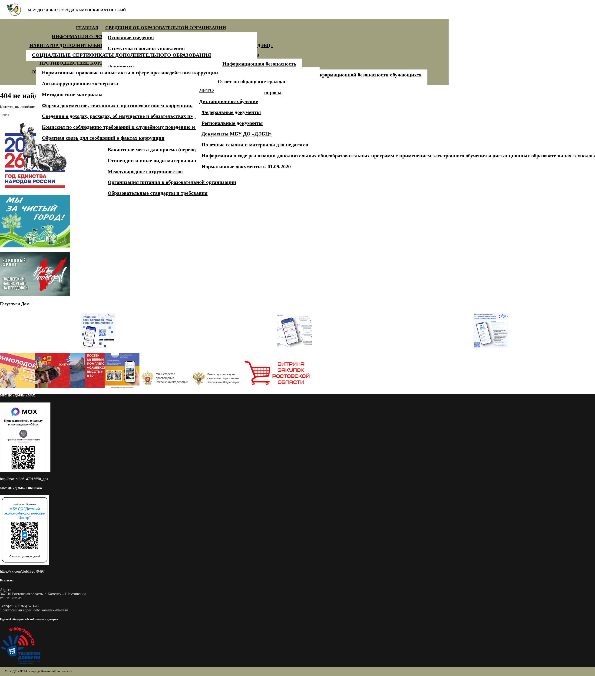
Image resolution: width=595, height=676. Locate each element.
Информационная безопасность (259, 64)
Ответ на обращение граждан (252, 81)
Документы (121, 66)
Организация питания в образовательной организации (172, 182)
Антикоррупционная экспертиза (80, 83)
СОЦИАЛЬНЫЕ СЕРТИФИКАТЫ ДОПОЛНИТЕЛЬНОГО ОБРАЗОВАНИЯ (121, 55)
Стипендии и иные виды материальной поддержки (167, 160)
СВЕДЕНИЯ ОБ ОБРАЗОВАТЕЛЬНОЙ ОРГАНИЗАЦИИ (165, 27)
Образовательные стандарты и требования (158, 193)
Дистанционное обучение (228, 101)
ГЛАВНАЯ (87, 27)
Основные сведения (131, 37)
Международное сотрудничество (145, 171)
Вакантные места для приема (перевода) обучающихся (171, 149)
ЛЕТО (206, 90)
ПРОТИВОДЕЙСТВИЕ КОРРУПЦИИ (80, 63)
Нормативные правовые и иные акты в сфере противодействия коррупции (130, 73)
